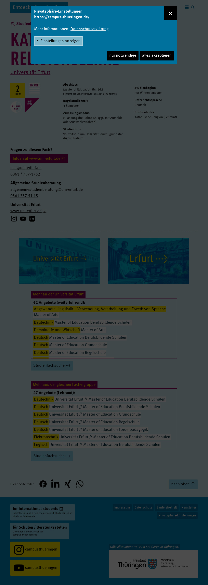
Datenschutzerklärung (89, 29)
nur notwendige (122, 56)
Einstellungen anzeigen (60, 41)
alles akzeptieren (156, 56)
